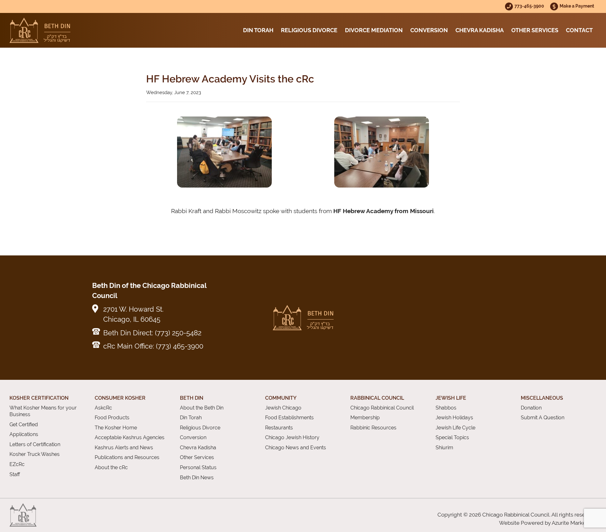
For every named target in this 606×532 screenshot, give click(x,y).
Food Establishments (289, 418)
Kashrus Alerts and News (124, 448)
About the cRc (111, 467)
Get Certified (23, 424)
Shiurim (444, 448)
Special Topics (452, 437)
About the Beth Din (201, 408)
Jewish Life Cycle (455, 428)
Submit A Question (542, 418)
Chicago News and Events (295, 448)
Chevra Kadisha (479, 30)
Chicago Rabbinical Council (382, 408)
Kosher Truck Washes (34, 454)
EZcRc (17, 464)
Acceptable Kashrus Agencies (129, 437)
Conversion (429, 30)
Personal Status (198, 467)
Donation (531, 408)
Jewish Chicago (283, 408)
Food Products (112, 418)
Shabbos (446, 408)
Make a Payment (577, 6)
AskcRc (103, 408)
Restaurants (279, 428)
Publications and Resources (127, 457)
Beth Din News (197, 478)
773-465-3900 (529, 6)
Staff (14, 474)
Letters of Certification (34, 444)
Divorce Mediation (374, 30)
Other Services (534, 30)
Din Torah (258, 30)
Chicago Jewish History (292, 437)
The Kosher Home (116, 428)
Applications (23, 434)
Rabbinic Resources (373, 428)
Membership (365, 418)
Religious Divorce (309, 30)
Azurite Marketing (574, 523)
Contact (579, 30)
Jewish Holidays (454, 418)
